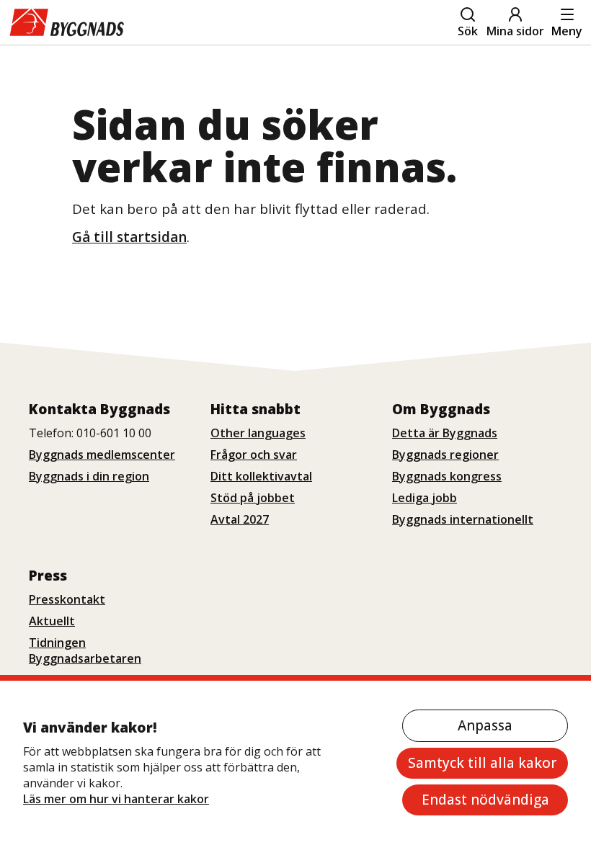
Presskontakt (67, 599)
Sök (468, 31)
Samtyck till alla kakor (482, 762)
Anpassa (485, 725)
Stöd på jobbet (252, 498)
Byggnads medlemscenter (102, 454)
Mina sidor (515, 31)
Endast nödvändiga (485, 799)
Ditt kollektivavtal (261, 476)
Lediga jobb (424, 498)
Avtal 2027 (239, 519)
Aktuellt (52, 621)
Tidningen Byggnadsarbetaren (85, 650)
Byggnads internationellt (462, 519)
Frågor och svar (253, 454)
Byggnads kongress (447, 476)
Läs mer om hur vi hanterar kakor (116, 799)
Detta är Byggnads (444, 433)
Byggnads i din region (89, 476)
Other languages (258, 433)
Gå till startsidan (129, 237)
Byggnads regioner (445, 454)
